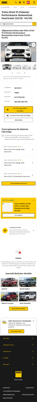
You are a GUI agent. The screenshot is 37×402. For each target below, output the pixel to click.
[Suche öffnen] (16, 2)
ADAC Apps (6, 338)
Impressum (6, 388)
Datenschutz (30, 388)
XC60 (22, 7)
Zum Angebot (18, 215)
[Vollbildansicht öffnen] (33, 45)
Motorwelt (6, 364)
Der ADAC (5, 358)
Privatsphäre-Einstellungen (11, 391)
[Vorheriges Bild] (12, 73)
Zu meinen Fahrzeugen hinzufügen (20, 115)
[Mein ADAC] (20, 2)
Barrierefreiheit (8, 398)
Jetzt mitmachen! (16, 331)
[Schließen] (33, 321)
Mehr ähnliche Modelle (18, 308)
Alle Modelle (18, 120)
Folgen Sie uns (7, 351)
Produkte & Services (8, 345)
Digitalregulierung (8, 394)
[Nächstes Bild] (25, 73)
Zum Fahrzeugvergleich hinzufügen (20, 109)
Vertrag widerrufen (28, 394)
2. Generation (32, 7)
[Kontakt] (24, 2)
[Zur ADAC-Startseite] (4, 2)
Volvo (15, 7)
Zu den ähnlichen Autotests (18, 183)
